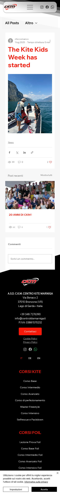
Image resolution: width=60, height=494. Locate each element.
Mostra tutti (46, 175)
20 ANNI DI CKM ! (20, 214)
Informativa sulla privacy (36, 481)
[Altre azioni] (50, 41)
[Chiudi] (55, 475)
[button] (30, 7)
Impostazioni (16, 489)
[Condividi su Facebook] (9, 152)
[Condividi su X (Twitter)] (17, 152)
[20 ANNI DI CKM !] (30, 195)
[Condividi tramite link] (32, 152)
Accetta (44, 489)
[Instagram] (42, 7)
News (11, 142)
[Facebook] (47, 7)
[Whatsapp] (52, 7)
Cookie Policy (30, 338)
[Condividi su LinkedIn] (24, 152)
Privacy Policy (30, 342)
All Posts (12, 23)
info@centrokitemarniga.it (30, 318)
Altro (29, 23)
